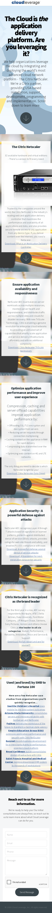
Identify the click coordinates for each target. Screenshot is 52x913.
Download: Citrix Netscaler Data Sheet (26, 473)
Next (26, 258)
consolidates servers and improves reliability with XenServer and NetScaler (26, 716)
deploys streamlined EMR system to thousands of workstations (26, 762)
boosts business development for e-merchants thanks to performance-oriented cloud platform (26, 744)
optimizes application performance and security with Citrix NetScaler (26, 734)
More (26, 118)
